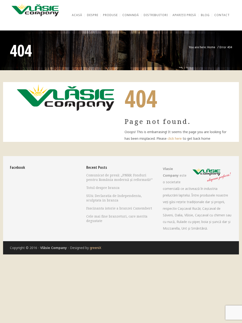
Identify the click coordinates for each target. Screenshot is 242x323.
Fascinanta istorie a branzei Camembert (119, 208)
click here (175, 138)
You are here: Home (202, 47)
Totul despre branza (103, 187)
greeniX (95, 247)
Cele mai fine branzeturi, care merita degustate (116, 218)
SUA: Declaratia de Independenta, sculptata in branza (114, 197)
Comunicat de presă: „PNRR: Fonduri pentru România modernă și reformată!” (119, 177)
